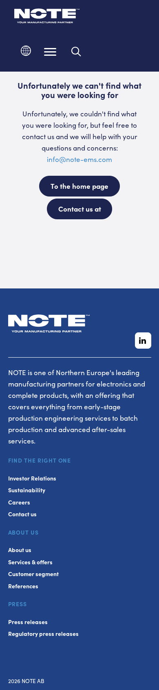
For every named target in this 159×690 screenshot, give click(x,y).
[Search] (76, 51)
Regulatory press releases (43, 634)
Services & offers (30, 562)
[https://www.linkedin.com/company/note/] (143, 340)
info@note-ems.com (79, 159)
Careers (19, 502)
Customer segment (33, 574)
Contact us (22, 514)
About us (19, 550)
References (23, 586)
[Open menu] (50, 52)
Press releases (28, 622)
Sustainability (26, 490)
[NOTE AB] (47, 17)
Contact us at (79, 209)
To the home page (79, 186)
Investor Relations (32, 478)
